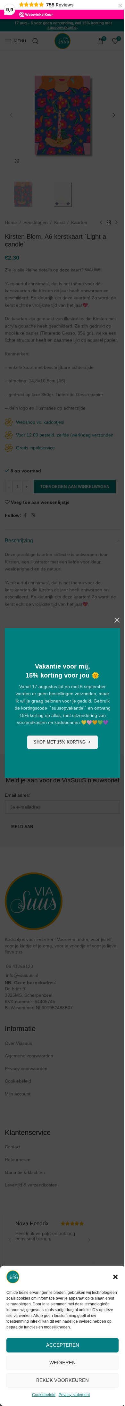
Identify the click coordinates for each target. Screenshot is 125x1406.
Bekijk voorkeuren (62, 1380)
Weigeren (62, 1362)
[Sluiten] (117, 620)
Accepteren (62, 1345)
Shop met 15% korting (60, 742)
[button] (115, 1277)
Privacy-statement (74, 1395)
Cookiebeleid (43, 1395)
